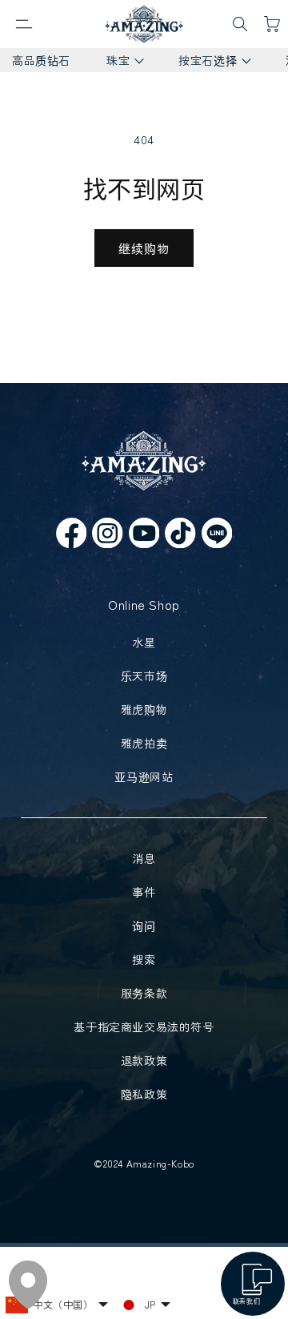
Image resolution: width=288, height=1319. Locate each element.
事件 (143, 892)
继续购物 (144, 248)
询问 (143, 926)
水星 (143, 642)
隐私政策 (144, 1094)
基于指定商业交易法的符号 (144, 1026)
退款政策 (144, 1060)
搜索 (143, 959)
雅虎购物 (144, 709)
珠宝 (112, 62)
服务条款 (144, 993)
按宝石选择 (201, 62)
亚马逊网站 (143, 776)
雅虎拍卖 (144, 743)
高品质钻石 (41, 60)
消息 (143, 858)
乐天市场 (144, 676)
